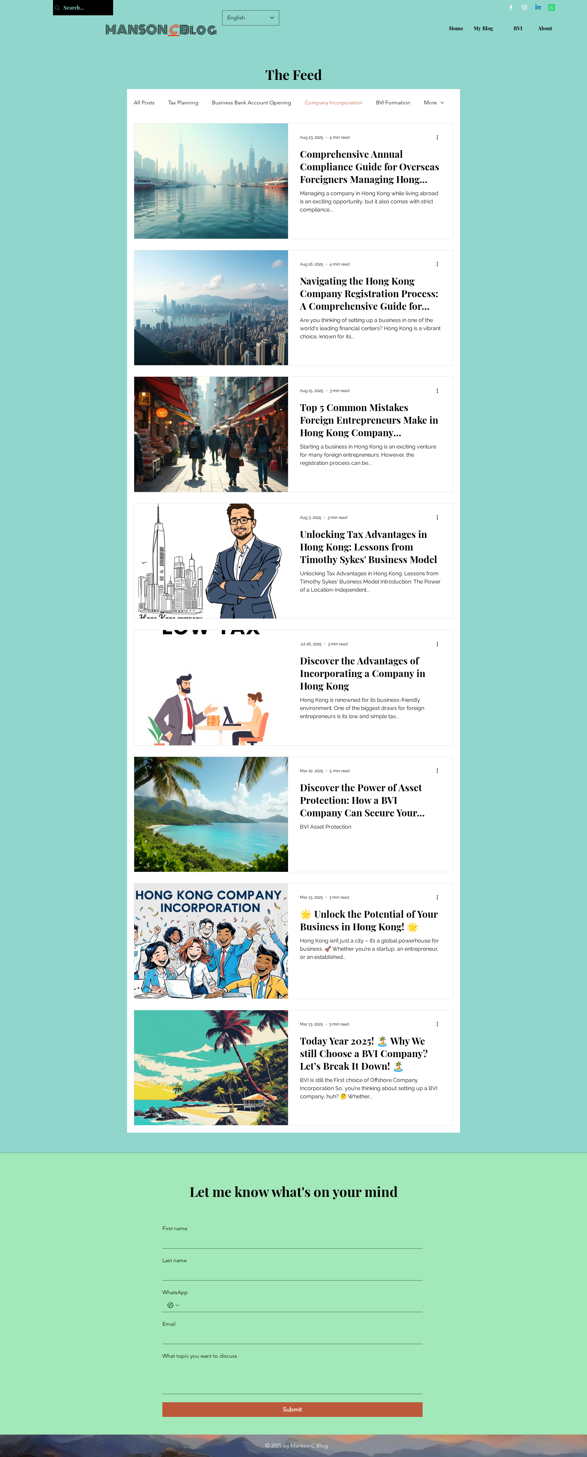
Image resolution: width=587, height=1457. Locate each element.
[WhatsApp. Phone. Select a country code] (173, 1305)
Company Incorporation (333, 102)
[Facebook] (511, 7)
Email (169, 1324)
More (430, 102)
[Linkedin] (538, 7)
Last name (174, 1260)
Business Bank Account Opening (251, 102)
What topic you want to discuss (199, 1356)
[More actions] (439, 137)
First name (175, 1228)
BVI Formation (393, 102)
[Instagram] (524, 7)
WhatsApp (175, 1292)
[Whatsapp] (551, 7)
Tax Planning (183, 102)
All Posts (144, 102)
